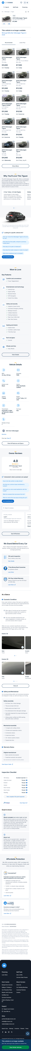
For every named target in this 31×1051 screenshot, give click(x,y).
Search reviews (9, 508)
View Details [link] (11, 561)
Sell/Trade (15, 7)
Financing (24, 7)
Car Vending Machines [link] (22, 987)
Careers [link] (18, 992)
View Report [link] (23, 802)
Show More (15, 166)
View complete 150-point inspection (15, 796)
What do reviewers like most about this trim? (14, 494)
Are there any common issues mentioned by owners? (14, 485)
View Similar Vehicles (15, 1047)
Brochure (4, 434)
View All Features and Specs (15, 443)
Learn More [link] (4, 974)
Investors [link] (17, 1028)
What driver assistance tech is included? (13, 253)
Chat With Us (7, 1011)
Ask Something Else (8, 256)
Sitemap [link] (11, 1028)
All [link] (2, 11)
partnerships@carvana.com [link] (9, 1018)
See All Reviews (15, 533)
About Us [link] (18, 984)
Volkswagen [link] (7, 11)
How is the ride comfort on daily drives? (12, 481)
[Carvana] (7, 2)
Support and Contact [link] (9, 1009)
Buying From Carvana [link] (7, 984)
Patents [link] (22, 1028)
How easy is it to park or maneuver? (12, 246)
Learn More (11, 572)
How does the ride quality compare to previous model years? (14, 242)
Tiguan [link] (12, 11)
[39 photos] (9, 24)
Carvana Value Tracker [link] (22, 977)
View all (15, 686)
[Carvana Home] (4, 965)
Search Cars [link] (5, 1028)
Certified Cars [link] (5, 995)
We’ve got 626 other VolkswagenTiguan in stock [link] (14, 34)
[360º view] (4, 24)
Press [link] (27, 1028)
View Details (15, 354)
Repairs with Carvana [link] (7, 992)
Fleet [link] (8, 438)
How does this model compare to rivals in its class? (15, 250)
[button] (21, 2)
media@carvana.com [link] (7, 1021)
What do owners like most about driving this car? (15, 497)
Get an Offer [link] (19, 974)
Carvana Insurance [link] (6, 997)
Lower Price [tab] (22, 42)
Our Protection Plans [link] (7, 990)
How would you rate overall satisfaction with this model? (15, 490)
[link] (12, 584)
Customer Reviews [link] (21, 990)
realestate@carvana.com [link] (8, 1024)
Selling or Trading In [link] (7, 987)
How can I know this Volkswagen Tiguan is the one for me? (15, 237)
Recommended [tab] (8, 42)
